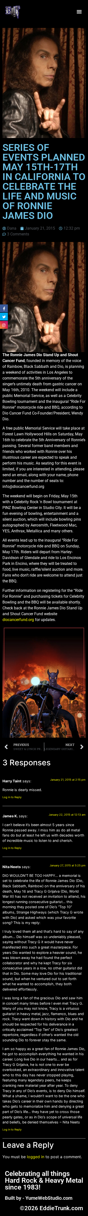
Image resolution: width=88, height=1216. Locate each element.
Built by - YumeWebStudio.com (38, 1198)
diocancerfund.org (18, 619)
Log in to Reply (12, 797)
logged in (35, 1156)
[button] (79, 12)
